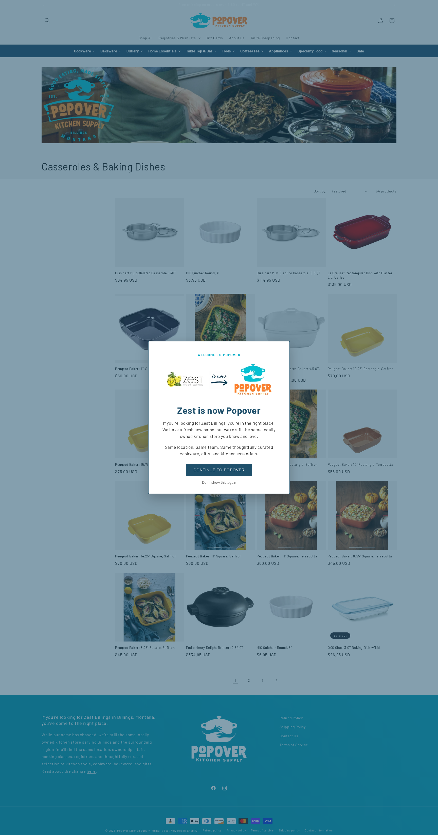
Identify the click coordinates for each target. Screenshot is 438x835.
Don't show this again (219, 482)
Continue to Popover (219, 470)
